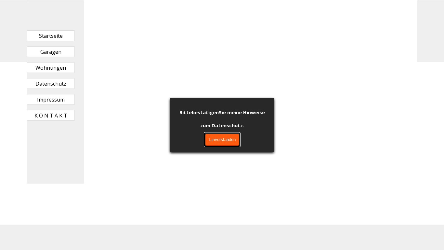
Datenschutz (50, 83)
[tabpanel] (250, 17)
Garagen (50, 51)
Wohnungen (50, 67)
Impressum (51, 99)
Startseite (51, 35)
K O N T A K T (50, 115)
